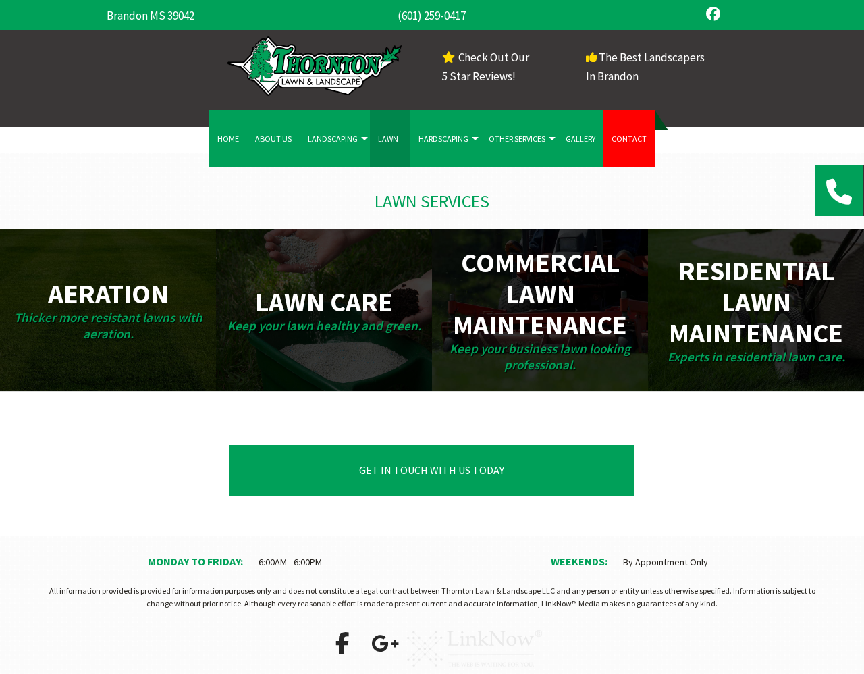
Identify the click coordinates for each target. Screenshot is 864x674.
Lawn (388, 139)
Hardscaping (443, 139)
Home (228, 139)
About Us (273, 139)
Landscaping (333, 139)
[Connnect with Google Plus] (384, 647)
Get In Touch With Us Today (431, 470)
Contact (629, 139)
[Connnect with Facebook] (342, 647)
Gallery (580, 139)
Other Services (517, 139)
